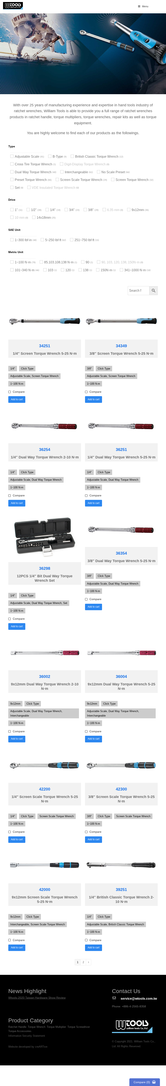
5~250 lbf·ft (53, 240)
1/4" (53, 210)
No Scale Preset (113, 172)
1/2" (34, 210)
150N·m (106, 270)
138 (85, 270)
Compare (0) (142, 1082)
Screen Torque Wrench (132, 180)
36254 (44, 449)
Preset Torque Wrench (31, 180)
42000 (44, 889)
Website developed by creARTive (27, 1046)
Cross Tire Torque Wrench (33, 164)
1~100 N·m (23, 262)
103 (50, 270)
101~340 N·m (24, 270)
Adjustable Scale (27, 156)
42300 (121, 789)
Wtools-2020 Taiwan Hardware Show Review (37, 997)
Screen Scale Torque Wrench (81, 180)
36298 (44, 568)
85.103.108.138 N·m (58, 262)
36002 (44, 676)
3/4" (72, 210)
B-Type (58, 156)
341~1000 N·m (135, 270)
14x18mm (44, 217)
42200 (44, 789)
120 (68, 270)
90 (87, 262)
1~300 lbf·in (23, 240)
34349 (121, 346)
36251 (121, 449)
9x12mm (138, 210)
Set (17, 187)
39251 (121, 889)
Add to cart (17, 399)
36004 (121, 676)
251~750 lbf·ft (84, 240)
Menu (145, 6)
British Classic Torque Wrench (96, 156)
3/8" (91, 210)
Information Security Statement (26, 1035)
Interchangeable (76, 172)
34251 (44, 346)
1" (16, 210)
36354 (121, 553)
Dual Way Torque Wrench (33, 172)
